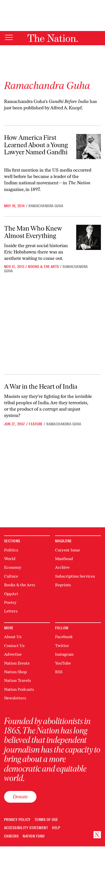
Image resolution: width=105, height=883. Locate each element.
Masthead (64, 558)
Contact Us (14, 645)
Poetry (10, 602)
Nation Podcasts (19, 689)
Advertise (13, 654)
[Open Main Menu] (9, 37)
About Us (12, 636)
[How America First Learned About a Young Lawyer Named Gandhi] (88, 146)
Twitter (62, 645)
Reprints (63, 584)
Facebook (64, 636)
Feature (36, 424)
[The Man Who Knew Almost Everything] (88, 237)
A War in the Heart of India (40, 386)
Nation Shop (15, 671)
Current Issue (67, 550)
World (9, 558)
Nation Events (17, 663)
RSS (58, 671)
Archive (62, 567)
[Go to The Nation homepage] (53, 38)
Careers (11, 836)
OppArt (11, 593)
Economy (12, 567)
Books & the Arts (43, 266)
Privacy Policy (17, 820)
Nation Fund (33, 836)
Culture (11, 576)
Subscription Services (75, 576)
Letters (10, 611)
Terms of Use (46, 820)
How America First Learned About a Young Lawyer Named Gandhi (36, 144)
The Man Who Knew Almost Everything (33, 232)
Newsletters (15, 698)
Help (56, 828)
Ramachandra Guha (46, 205)
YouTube (63, 663)
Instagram (64, 654)
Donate (20, 797)
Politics (11, 550)
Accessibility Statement (26, 828)
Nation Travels (17, 680)
